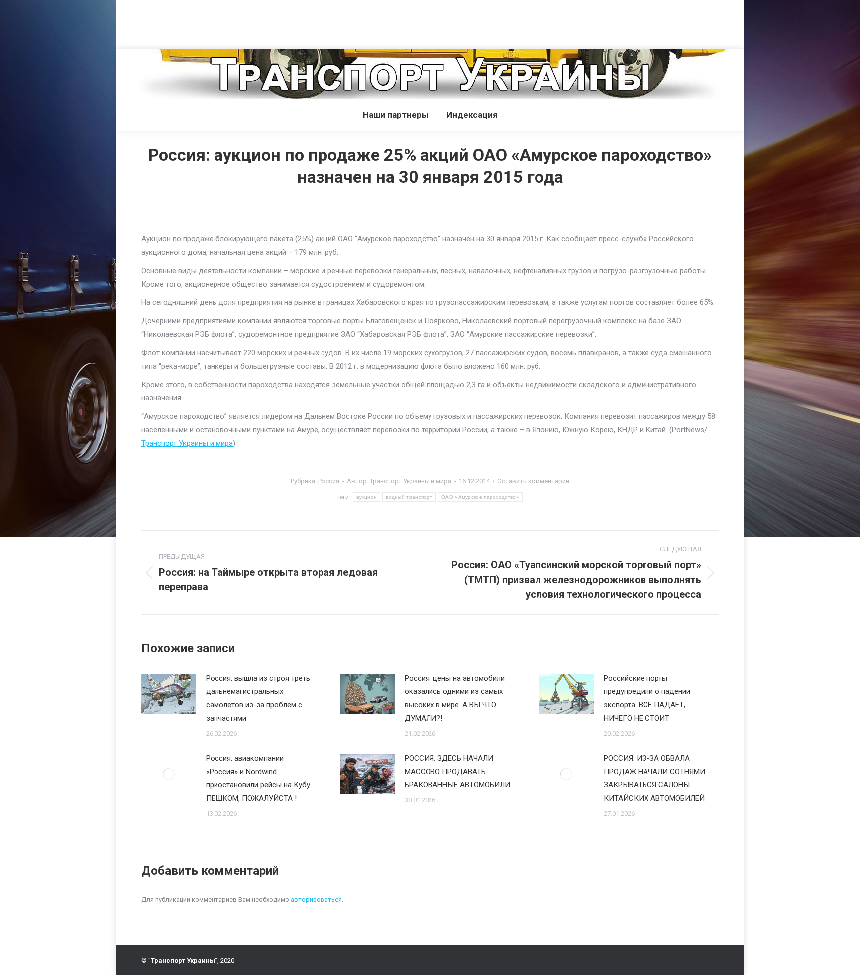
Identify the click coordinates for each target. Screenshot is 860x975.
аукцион (366, 497)
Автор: (399, 481)
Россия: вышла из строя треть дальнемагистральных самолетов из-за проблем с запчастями (258, 698)
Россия (328, 481)
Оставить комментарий (533, 481)
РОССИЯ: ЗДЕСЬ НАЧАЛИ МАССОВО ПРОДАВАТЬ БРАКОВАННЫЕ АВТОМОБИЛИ (457, 771)
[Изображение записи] (168, 694)
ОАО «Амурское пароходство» (480, 497)
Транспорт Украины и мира (187, 443)
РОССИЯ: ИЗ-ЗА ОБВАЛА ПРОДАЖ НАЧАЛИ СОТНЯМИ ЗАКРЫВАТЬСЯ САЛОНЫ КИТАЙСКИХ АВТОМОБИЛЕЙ (654, 778)
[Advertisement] (181, 22)
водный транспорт (409, 497)
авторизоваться (316, 899)
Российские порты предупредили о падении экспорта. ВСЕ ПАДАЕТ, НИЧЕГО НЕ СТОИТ (647, 698)
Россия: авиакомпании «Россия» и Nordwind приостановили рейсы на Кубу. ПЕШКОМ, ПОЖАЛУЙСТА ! (259, 778)
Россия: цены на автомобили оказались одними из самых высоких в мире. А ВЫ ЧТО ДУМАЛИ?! (455, 698)
